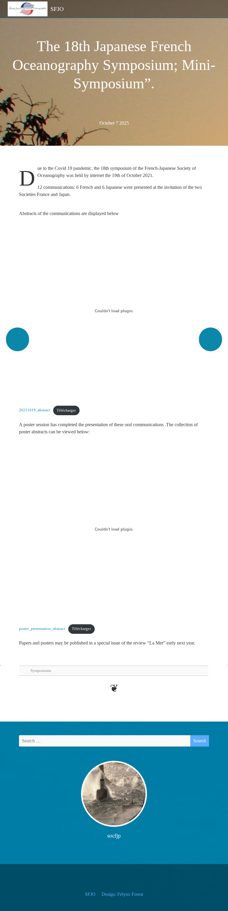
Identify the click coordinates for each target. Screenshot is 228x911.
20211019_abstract (34, 410)
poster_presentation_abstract (42, 629)
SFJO (90, 894)
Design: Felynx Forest (122, 894)
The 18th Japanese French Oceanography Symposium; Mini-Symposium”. (114, 65)
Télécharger (66, 410)
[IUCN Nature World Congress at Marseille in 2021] (17, 339)
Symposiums (41, 670)
